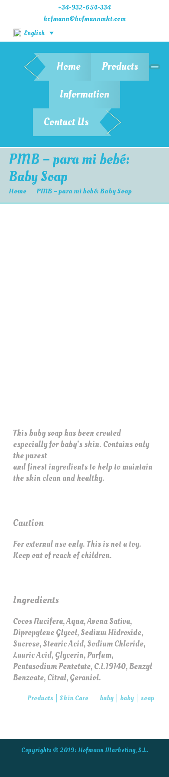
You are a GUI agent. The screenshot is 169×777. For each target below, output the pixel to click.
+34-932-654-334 (84, 7)
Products (120, 66)
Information (84, 94)
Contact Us (66, 122)
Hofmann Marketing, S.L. (113, 750)
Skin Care (74, 698)
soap (147, 698)
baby (107, 698)
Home (68, 66)
